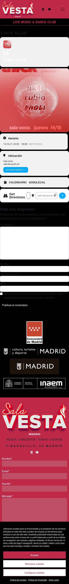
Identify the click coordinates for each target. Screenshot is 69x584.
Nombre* (7, 458)
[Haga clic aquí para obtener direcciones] (62, 196)
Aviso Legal (54, 579)
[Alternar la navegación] (62, 9)
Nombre (5, 264)
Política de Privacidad (37, 579)
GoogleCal (37, 182)
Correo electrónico (11, 274)
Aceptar (34, 555)
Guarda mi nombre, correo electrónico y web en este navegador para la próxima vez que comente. (33, 295)
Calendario (17, 182)
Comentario (7, 224)
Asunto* (6, 483)
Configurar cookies (34, 572)
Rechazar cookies (34, 563)
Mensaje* (7, 496)
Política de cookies (18, 579)
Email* (5, 471)
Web (2, 284)
